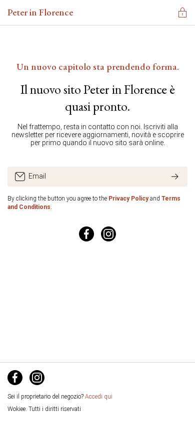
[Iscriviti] (175, 177)
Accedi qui (98, 396)
